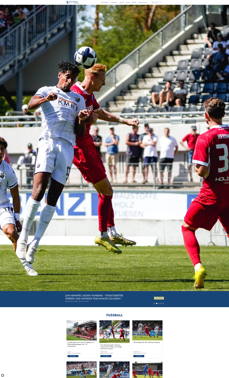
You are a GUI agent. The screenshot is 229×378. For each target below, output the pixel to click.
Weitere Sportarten (142, 2)
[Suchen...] (152, 2)
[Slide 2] (156, 303)
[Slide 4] (161, 303)
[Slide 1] (154, 303)
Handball (122, 2)
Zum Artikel (159, 298)
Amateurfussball (104, 2)
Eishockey (128, 2)
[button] (2, 375)
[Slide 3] (158, 303)
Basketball (134, 2)
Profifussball (113, 2)
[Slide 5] (163, 303)
